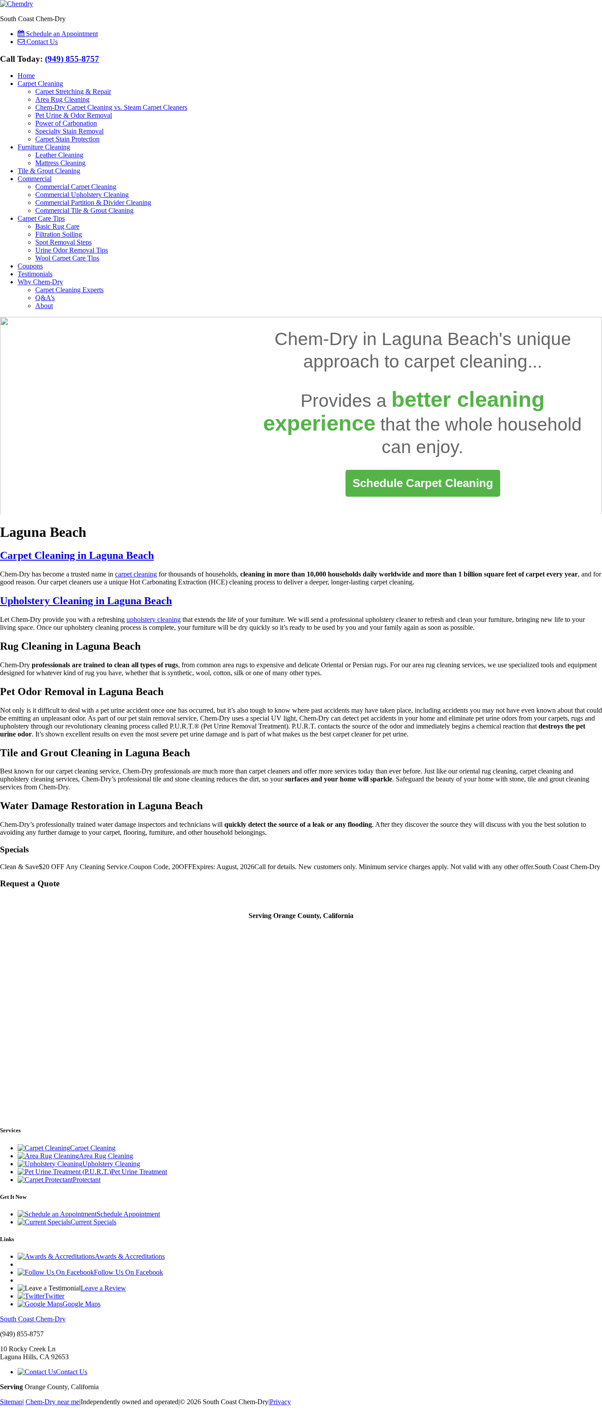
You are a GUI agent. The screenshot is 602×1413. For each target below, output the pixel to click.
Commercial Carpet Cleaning (75, 186)
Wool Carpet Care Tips (67, 258)
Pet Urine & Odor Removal (73, 115)
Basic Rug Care (57, 226)
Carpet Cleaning (40, 83)
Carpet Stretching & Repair (73, 91)
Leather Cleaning (59, 155)
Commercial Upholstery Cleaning (82, 194)
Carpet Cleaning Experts (69, 290)
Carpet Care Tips (41, 218)
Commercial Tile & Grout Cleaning (84, 210)
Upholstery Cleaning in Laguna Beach (86, 600)
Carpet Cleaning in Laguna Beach (77, 555)
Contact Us (71, 1372)
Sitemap (11, 1402)
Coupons (30, 266)
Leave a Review (103, 1288)
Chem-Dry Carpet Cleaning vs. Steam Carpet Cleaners (111, 107)
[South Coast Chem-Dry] (16, 3)
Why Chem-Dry (40, 282)
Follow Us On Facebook (128, 1272)
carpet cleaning (466, 361)
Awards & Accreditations (130, 1256)
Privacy (280, 1402)
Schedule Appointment (128, 1214)
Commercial (35, 178)
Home (26, 75)
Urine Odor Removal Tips (71, 250)
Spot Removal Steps (63, 242)
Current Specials (93, 1222)
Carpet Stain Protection (67, 139)
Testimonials (35, 274)
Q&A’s (45, 297)
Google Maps (81, 1304)
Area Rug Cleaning (62, 99)
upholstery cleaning (153, 619)
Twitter (54, 1296)
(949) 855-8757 (72, 58)
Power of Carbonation (66, 123)
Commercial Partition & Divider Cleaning (93, 202)
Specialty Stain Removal (69, 131)
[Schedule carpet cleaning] (423, 483)
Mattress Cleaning (60, 163)
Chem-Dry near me (52, 1402)
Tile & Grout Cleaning (49, 171)
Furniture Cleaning (44, 147)
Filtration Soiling (58, 234)
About (44, 305)
